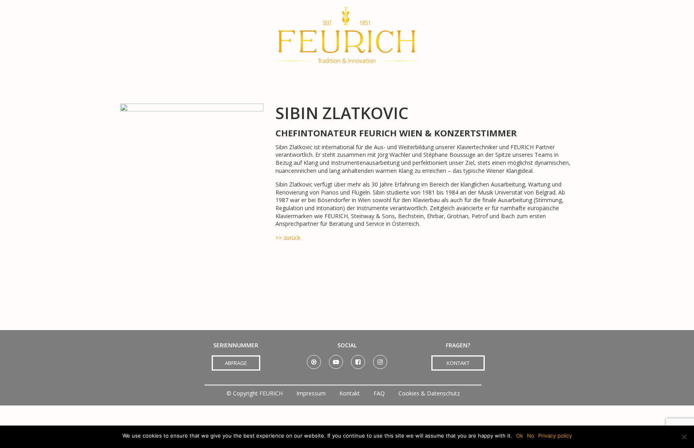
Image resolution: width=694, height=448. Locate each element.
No (530, 435)
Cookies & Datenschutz (429, 393)
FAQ (379, 393)
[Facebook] (358, 359)
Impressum (311, 393)
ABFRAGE (236, 363)
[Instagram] (380, 359)
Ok (519, 435)
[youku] (314, 359)
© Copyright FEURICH (255, 393)
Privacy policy (555, 435)
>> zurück (288, 237)
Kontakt (349, 393)
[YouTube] (336, 359)
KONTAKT (458, 363)
